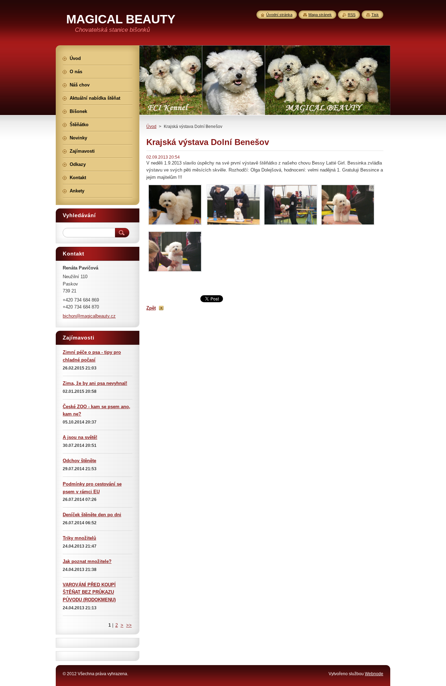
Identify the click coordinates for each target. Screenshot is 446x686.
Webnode (374, 674)
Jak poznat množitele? (87, 561)
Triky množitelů (79, 538)
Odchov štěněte (79, 460)
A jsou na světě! (80, 437)
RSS (351, 15)
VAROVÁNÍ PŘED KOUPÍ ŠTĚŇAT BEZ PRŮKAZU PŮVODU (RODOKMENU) (89, 592)
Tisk (375, 15)
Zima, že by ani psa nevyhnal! (95, 383)
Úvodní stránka (279, 15)
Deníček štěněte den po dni (92, 514)
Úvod (151, 126)
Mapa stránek (320, 15)
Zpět (151, 308)
